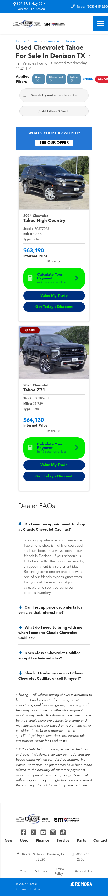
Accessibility (83, 871)
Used (24, 840)
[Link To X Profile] (34, 832)
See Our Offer (54, 143)
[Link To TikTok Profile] (63, 832)
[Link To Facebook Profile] (24, 832)
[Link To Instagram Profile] (53, 832)
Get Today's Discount (54, 307)
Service (63, 840)
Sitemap (41, 871)
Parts (81, 840)
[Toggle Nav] (100, 23)
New (8, 840)
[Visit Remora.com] (81, 885)
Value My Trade (54, 295)
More (51, 261)
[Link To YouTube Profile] (44, 832)
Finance (42, 840)
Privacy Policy (59, 871)
